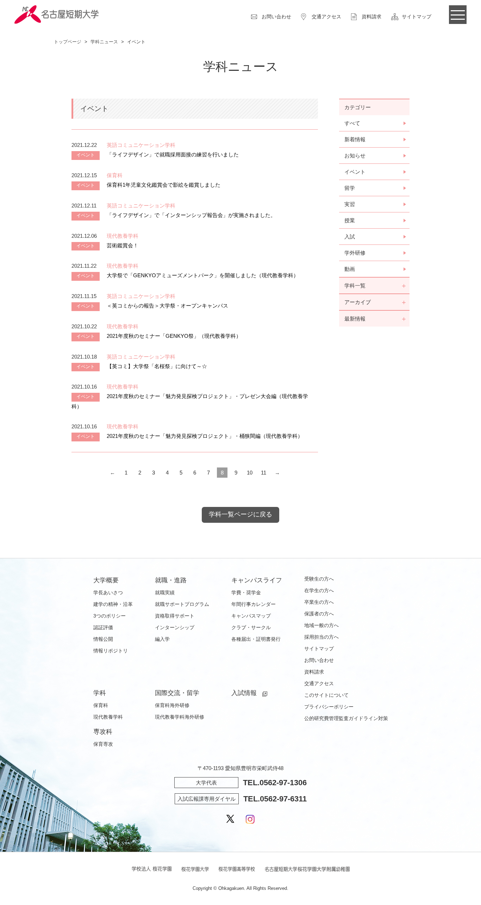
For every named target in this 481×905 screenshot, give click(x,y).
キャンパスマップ (251, 616)
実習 (349, 204)
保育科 (100, 705)
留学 (349, 188)
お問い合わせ (276, 16)
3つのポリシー (109, 616)
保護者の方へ (319, 613)
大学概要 (106, 580)
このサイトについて (326, 695)
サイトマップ (416, 16)
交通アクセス (326, 16)
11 (263, 473)
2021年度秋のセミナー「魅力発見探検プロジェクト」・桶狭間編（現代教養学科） (205, 436)
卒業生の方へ (319, 602)
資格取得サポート (174, 616)
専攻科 (102, 731)
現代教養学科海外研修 (179, 717)
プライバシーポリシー (329, 706)
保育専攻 (103, 744)
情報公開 (103, 639)
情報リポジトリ (110, 650)
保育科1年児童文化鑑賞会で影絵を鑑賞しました (163, 185)
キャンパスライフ (256, 580)
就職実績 (165, 592)
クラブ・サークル (251, 627)
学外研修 (355, 253)
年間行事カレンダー (253, 604)
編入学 (162, 639)
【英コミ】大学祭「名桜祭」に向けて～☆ (157, 366)
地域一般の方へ (321, 625)
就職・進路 (171, 580)
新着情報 (355, 139)
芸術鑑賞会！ (122, 245)
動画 (349, 269)
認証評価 (103, 627)
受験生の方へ (319, 579)
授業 (349, 220)
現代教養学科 (108, 717)
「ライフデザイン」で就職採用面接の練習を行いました (173, 154)
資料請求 (371, 16)
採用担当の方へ (321, 637)
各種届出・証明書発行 (256, 639)
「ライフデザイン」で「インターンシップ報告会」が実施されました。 (191, 215)
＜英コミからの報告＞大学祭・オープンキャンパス (167, 306)
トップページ (67, 41)
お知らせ (355, 156)
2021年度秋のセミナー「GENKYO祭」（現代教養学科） (174, 336)
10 (249, 473)
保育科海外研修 (172, 705)
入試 (349, 237)
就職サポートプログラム (182, 604)
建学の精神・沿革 (113, 604)
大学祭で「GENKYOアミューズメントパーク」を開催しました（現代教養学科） (203, 275)
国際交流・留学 (177, 692)
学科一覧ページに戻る (240, 514)
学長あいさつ (108, 592)
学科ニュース (104, 41)
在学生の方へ (319, 590)
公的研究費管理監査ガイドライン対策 (346, 718)
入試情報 (244, 692)
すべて (352, 123)
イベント (355, 172)
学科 (99, 692)
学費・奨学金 (246, 592)
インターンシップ (174, 627)
